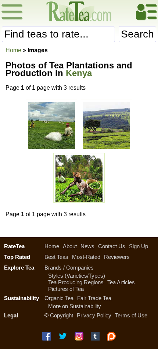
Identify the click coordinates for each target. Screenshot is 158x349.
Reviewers (117, 257)
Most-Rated (86, 257)
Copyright (61, 315)
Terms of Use (131, 315)
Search (137, 34)
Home (13, 50)
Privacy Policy (94, 315)
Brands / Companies (69, 267)
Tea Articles (121, 282)
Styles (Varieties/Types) (76, 276)
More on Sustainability (74, 306)
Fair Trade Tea (94, 298)
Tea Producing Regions (76, 282)
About (70, 246)
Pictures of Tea (66, 289)
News (87, 246)
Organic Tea (58, 298)
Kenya (79, 73)
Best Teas (56, 257)
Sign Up (138, 246)
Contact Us (111, 246)
